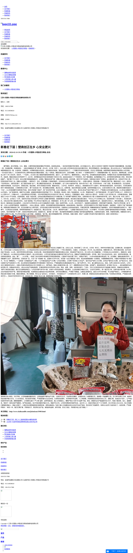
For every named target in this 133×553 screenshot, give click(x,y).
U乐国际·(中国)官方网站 (19, 48)
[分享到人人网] (10, 156)
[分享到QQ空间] (3, 156)
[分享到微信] (12, 156)
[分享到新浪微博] (5, 156)
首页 (5, 6)
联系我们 (7, 15)
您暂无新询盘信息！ (18, 526)
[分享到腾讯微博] (8, 156)
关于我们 (7, 9)
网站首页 (7, 30)
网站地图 (4, 526)
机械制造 (7, 11)
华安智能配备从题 (10, 81)
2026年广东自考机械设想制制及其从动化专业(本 (22, 422)
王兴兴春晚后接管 (10, 75)
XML (9, 526)
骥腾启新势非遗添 (10, 72)
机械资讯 (7, 13)
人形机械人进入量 (10, 79)
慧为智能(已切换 (9, 77)
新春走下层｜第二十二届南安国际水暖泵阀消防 (22, 419)
